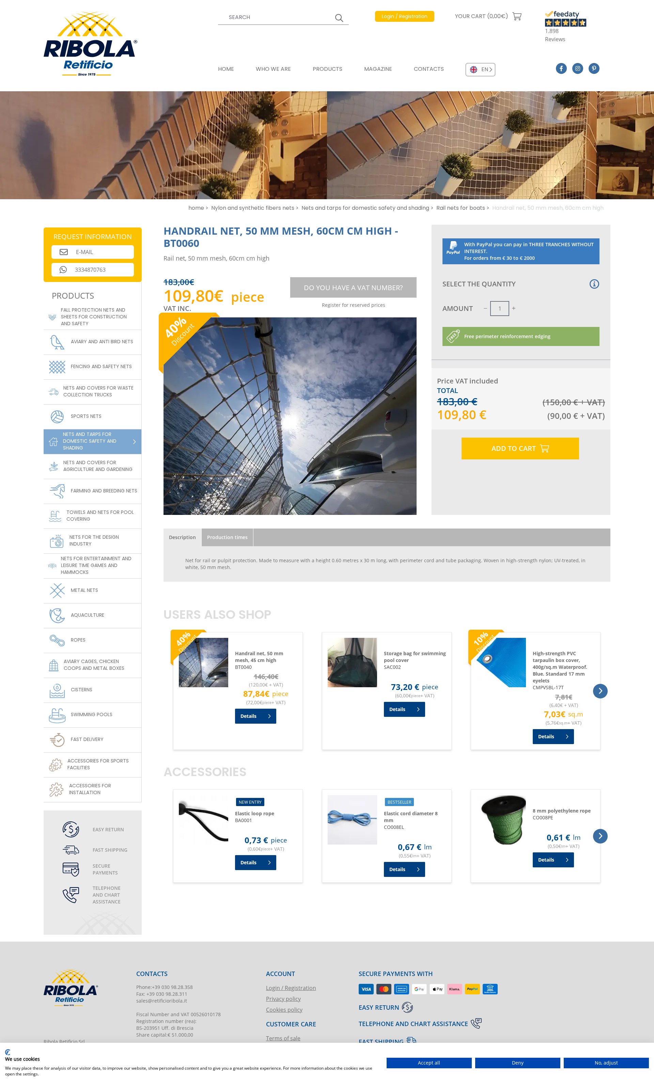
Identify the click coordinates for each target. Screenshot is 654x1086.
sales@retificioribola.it (161, 1000)
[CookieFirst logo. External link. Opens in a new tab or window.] (7, 1052)
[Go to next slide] (600, 691)
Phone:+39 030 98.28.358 (164, 987)
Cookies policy (284, 1009)
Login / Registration (291, 987)
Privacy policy (283, 998)
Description (182, 537)
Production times (227, 537)
